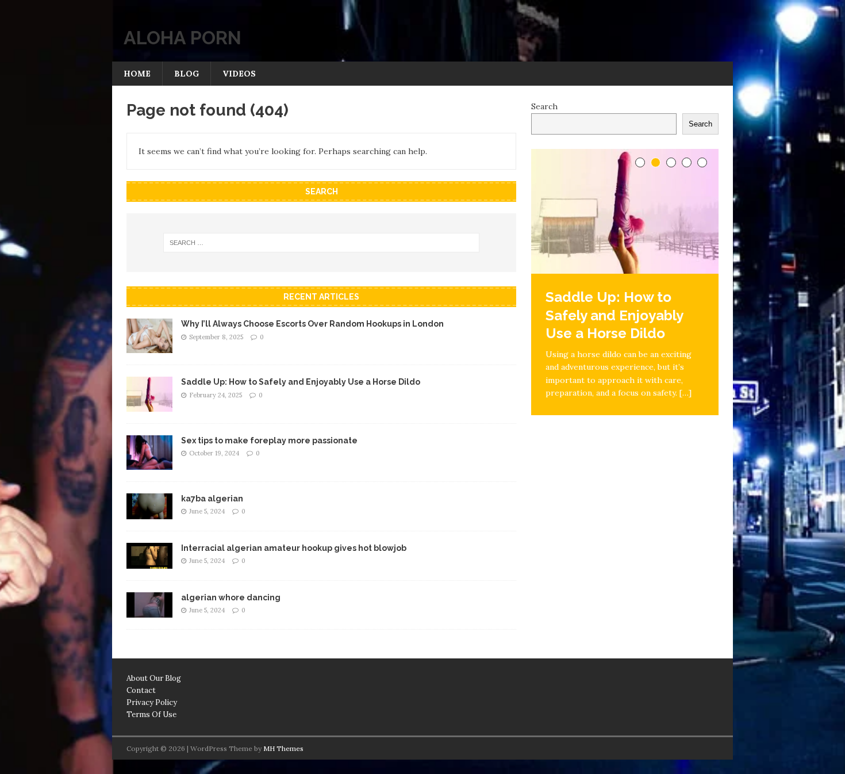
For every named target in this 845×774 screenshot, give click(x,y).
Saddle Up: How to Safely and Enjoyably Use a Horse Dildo (300, 381)
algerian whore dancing (231, 597)
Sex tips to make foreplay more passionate (269, 440)
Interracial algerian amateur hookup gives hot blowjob (293, 548)
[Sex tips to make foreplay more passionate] (149, 463)
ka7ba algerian (212, 498)
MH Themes (283, 748)
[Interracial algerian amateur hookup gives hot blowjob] (149, 562)
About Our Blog (153, 678)
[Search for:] (321, 242)
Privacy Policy (151, 702)
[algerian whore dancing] (149, 611)
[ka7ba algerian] (149, 512)
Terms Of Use (151, 714)
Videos (239, 73)
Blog (186, 73)
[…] (685, 393)
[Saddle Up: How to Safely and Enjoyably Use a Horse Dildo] (149, 405)
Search (544, 106)
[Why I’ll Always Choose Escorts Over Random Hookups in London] (149, 347)
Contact (141, 690)
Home (137, 73)
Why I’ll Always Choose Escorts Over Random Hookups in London (312, 323)
